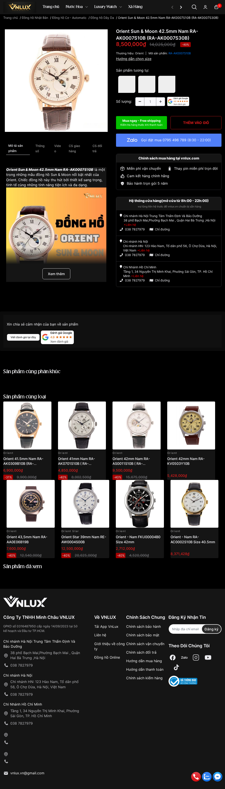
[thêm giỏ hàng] (36, 407)
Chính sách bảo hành (143, 626)
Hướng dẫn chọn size (133, 59)
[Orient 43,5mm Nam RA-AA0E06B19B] (31, 504)
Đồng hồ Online (107, 657)
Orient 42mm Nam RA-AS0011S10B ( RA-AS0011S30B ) (131, 463)
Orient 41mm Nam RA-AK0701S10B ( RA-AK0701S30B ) (76, 463)
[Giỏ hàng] (216, 7)
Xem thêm (56, 274)
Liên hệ (100, 635)
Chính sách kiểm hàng (144, 678)
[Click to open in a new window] (56, 80)
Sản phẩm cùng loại (24, 396)
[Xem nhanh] (46, 407)
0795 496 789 (174, 140)
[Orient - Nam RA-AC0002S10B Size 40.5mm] (195, 504)
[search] (176, 22)
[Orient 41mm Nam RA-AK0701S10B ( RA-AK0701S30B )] (82, 425)
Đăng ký (211, 629)
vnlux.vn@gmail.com (27, 773)
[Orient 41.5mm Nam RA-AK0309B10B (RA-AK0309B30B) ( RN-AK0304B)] (27, 425)
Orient (139, 53)
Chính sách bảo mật (142, 635)
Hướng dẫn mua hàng (144, 661)
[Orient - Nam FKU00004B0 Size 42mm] (140, 504)
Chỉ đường (162, 229)
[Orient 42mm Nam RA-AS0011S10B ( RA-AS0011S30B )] (136, 425)
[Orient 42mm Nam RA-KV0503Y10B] (191, 425)
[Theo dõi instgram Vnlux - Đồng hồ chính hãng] (196, 657)
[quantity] (139, 101)
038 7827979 (135, 229)
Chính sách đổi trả (141, 652)
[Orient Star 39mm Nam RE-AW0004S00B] (85, 504)
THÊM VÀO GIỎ (196, 122)
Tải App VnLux (106, 626)
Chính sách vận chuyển (145, 644)
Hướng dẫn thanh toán (144, 669)
